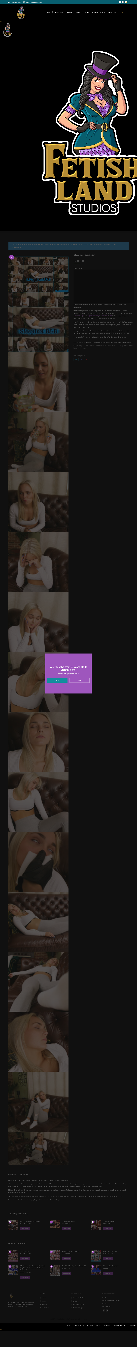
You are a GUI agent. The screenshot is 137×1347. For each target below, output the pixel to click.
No (79, 680)
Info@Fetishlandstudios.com (33, 2)
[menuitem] (49, 12)
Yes (57, 680)
